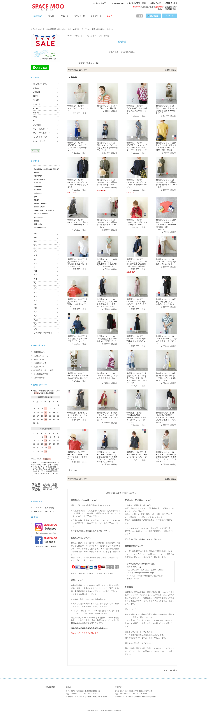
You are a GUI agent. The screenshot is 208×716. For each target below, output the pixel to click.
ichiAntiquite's (40, 227)
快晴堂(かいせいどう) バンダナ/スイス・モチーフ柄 (77, 108)
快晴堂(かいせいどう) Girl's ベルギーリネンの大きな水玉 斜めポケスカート (107, 377)
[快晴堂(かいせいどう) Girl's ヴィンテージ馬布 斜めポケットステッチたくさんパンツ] (141, 286)
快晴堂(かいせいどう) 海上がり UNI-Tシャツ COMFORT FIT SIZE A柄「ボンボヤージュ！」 (107, 263)
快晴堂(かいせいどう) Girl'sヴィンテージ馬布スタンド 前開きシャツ (107, 182)
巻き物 (36, 112)
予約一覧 (35, 151)
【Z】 (35, 328)
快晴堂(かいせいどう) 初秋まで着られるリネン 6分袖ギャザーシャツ (77, 338)
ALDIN (36, 173)
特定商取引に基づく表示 (43, 370)
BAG (35, 121)
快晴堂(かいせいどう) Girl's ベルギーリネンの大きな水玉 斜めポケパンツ (77, 375)
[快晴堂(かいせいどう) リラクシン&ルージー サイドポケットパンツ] (82, 400)
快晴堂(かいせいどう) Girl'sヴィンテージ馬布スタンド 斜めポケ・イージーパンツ (107, 223)
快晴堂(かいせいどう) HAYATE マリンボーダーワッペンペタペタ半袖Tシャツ (77, 146)
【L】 (35, 279)
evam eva (38, 183)
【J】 (35, 271)
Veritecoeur (38, 217)
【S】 (35, 304)
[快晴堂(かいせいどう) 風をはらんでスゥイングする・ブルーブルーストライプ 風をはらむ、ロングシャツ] (141, 360)
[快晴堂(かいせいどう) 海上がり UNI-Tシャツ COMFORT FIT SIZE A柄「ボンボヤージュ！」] (112, 246)
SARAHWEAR (39, 207)
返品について (38, 367)
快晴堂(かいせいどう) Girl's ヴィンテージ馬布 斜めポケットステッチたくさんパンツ (137, 303)
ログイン (76, 29)
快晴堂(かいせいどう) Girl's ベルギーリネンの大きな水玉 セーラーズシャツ (166, 339)
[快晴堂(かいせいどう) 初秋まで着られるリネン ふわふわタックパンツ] (171, 286)
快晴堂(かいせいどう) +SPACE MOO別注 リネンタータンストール (137, 222)
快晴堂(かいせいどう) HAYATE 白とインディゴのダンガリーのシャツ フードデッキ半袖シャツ (137, 146)
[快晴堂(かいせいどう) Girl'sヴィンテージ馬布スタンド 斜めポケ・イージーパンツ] (112, 207)
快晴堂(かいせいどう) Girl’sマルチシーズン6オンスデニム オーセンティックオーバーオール (107, 303)
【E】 (35, 250)
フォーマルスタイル (42, 133)
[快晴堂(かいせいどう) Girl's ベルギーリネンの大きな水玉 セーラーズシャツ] (171, 323)
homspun (38, 186)
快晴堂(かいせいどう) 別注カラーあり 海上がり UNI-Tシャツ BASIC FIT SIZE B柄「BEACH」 (166, 146)
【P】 (35, 296)
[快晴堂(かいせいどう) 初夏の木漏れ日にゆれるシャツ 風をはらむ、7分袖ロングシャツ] (171, 360)
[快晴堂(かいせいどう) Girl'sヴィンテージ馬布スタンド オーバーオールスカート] (82, 207)
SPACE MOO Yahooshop (43, 511)
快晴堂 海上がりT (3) (89, 63)
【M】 (36, 283)
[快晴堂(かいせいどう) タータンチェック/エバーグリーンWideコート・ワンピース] (112, 400)
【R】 (35, 300)
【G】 (35, 259)
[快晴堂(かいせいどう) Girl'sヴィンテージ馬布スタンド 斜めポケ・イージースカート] (171, 167)
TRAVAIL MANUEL (41, 214)
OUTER (36, 92)
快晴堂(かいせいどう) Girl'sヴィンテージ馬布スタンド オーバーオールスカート (77, 223)
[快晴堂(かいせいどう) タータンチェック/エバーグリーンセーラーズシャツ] (141, 439)
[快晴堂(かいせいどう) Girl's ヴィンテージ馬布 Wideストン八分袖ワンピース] (141, 323)
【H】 (35, 263)
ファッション (79, 36)
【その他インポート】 (43, 333)
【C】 (35, 242)
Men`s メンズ (39, 141)
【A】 (35, 234)
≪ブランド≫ (91, 36)
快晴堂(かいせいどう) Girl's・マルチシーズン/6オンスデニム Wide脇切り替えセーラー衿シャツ (137, 263)
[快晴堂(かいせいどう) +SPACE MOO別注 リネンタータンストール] (141, 207)
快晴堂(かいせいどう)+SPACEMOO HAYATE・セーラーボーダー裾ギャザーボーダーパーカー (137, 417)
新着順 (173, 70)
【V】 (35, 316)
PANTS (36, 100)
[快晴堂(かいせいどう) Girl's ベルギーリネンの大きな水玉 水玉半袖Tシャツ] (141, 93)
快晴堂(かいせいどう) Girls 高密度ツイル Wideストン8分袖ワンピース (107, 338)
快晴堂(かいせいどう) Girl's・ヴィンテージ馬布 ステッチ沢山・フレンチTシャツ (77, 455)
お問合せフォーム (78, 623)
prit (35, 197)
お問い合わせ (38, 378)
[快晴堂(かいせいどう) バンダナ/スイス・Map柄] (112, 93)
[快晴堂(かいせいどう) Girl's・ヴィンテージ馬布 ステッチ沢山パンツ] (171, 246)
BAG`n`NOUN (39, 179)
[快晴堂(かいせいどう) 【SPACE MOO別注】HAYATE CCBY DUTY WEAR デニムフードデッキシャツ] (171, 400)
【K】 (35, 275)
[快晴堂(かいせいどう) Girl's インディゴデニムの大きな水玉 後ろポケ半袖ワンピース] (112, 130)
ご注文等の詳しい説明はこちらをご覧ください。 (91, 531)
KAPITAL (37, 190)
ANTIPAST (38, 176)
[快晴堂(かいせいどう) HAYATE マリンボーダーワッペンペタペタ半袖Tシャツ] (82, 130)
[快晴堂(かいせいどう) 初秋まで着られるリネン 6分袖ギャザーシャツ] (82, 323)
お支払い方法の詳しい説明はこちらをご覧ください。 (93, 573)
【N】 (35, 287)
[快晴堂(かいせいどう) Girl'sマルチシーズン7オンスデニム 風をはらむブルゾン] (82, 167)
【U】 (35, 312)
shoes (35, 108)
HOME (69, 36)
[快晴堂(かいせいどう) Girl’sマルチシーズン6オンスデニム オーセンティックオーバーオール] (112, 286)
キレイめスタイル (41, 129)
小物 (35, 116)
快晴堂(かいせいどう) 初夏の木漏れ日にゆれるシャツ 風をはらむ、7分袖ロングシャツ (166, 377)
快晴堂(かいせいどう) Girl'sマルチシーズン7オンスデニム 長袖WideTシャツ (137, 183)
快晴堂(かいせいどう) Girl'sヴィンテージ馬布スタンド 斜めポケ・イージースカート (166, 183)
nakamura (38, 193)
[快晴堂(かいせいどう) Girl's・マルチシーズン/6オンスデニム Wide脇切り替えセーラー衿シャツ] (141, 246)
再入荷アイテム (40, 84)
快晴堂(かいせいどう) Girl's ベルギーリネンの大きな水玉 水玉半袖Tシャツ (137, 109)
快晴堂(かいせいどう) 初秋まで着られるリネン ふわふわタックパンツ (166, 301)
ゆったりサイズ (40, 137)
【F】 (35, 255)
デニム (36, 88)
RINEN (36, 200)
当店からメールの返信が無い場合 (84, 633)
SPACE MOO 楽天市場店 (43, 508)
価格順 (167, 70)
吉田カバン (38, 224)
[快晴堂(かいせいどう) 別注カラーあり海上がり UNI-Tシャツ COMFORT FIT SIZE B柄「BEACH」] (171, 207)
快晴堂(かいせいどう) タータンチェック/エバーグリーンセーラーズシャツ (137, 454)
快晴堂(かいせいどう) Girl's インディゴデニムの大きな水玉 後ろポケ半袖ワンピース (107, 146)
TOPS (35, 96)
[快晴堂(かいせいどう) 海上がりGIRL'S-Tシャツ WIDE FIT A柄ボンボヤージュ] (82, 286)
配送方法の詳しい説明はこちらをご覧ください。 (145, 539)
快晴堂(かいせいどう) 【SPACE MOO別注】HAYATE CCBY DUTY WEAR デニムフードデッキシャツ (166, 417)
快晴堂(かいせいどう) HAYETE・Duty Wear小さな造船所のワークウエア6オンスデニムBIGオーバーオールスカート (107, 457)
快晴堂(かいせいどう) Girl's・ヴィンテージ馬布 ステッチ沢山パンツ (166, 261)
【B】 (35, 238)
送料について (38, 359)
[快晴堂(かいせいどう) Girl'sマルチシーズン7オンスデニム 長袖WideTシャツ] (141, 167)
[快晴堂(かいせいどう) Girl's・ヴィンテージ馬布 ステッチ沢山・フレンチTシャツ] (82, 439)
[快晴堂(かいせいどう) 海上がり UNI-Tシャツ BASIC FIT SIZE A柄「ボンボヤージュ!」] (82, 246)
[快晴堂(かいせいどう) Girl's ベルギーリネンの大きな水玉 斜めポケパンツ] (82, 360)
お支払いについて (40, 356)
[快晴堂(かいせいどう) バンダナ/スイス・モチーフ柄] (82, 93)
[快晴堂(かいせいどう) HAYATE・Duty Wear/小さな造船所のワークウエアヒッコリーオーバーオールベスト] (171, 439)
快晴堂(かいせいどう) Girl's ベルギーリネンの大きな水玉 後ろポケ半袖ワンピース (166, 109)
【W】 (36, 320)
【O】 (35, 291)
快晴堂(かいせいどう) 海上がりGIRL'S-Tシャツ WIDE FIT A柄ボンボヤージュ (77, 303)
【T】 (35, 308)
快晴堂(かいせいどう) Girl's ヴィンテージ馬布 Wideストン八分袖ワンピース (137, 339)
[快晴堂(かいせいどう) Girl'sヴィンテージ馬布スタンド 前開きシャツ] (112, 167)
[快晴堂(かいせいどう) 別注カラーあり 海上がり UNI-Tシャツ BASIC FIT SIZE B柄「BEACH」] (171, 130)
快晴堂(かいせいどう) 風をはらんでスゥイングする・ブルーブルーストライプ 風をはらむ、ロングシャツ (137, 378)
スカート (37, 104)
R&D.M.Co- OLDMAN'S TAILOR (46, 169)
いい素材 (37, 125)
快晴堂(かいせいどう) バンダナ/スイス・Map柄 (107, 107)
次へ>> (74, 76)
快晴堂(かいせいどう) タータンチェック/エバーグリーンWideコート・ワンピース (107, 416)
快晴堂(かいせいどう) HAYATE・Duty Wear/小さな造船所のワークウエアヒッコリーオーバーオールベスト (166, 457)
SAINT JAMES (40, 203)
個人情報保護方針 (40, 374)
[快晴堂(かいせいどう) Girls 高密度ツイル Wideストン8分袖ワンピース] (112, 323)
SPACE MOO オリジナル (44, 210)
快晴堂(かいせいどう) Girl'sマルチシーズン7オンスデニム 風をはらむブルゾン (77, 183)
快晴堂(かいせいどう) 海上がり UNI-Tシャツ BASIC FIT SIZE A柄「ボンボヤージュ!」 (77, 263)
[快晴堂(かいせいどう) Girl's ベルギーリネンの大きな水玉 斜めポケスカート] (112, 360)
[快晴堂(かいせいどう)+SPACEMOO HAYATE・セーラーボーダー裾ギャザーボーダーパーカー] (141, 400)
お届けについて (39, 363)
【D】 (35, 246)
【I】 (35, 267)
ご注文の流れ (38, 352)
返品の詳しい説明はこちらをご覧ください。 (89, 628)
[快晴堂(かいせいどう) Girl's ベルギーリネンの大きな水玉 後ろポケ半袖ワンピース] (171, 93)
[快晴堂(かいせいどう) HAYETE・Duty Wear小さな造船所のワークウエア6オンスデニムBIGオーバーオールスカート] (112, 439)
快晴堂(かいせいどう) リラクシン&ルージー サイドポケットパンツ (77, 415)
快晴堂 (36, 221)
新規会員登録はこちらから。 (103, 29)
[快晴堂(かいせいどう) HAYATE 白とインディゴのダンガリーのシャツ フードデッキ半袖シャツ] (141, 130)
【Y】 (35, 324)
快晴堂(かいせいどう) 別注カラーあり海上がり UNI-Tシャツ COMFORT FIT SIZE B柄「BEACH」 (166, 225)
